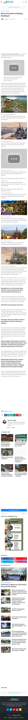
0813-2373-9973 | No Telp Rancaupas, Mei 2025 (19, 649)
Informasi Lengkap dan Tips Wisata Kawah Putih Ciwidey (14, 586)
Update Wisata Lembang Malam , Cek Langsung (6, 444)
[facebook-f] (8, 709)
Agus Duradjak (12, 420)
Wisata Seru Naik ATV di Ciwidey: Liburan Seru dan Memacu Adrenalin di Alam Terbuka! (19, 592)
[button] (1, 2)
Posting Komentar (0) (14, 510)
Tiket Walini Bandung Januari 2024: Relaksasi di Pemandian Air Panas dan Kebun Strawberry (19, 634)
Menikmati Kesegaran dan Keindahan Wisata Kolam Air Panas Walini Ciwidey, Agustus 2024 (19, 642)
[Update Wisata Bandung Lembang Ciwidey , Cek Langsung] (21, 452)
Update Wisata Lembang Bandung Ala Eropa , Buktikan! (7, 474)
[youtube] (13, 427)
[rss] (20, 709)
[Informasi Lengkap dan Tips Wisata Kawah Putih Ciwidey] (14, 574)
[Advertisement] (14, 37)
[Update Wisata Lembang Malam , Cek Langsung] (7, 438)
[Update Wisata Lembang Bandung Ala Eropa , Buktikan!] (7, 468)
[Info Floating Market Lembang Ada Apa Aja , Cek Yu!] (21, 438)
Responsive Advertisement (14, 7)
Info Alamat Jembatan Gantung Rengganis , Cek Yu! (19, 626)
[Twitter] (8, 415)
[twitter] (9, 427)
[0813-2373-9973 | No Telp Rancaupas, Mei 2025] (6, 650)
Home (5, 717)
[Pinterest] (17, 415)
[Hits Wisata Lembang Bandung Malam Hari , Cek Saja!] (21, 468)
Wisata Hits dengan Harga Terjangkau (19, 617)
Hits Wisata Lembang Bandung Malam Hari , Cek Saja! (21, 474)
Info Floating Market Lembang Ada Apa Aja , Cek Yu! (20, 444)
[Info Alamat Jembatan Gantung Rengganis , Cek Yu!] (6, 626)
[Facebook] (5, 415)
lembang (7, 10)
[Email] (20, 415)
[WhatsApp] (11, 415)
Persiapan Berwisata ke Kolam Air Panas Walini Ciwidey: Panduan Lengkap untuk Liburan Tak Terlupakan (18, 601)
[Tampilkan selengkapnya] (23, 415)
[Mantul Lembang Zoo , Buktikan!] (7, 452)
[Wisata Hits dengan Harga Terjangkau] (6, 618)
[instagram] (11, 427)
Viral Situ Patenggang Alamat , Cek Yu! (18, 609)
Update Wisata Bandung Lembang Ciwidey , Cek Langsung (20, 459)
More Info (22, 717)
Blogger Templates (17, 715)
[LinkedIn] (14, 415)
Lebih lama (24, 513)
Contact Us (15, 717)
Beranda (3, 10)
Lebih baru (4, 513)
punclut (10, 411)
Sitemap (10, 717)
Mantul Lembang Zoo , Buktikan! (7, 457)
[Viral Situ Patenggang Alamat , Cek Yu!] (6, 610)
